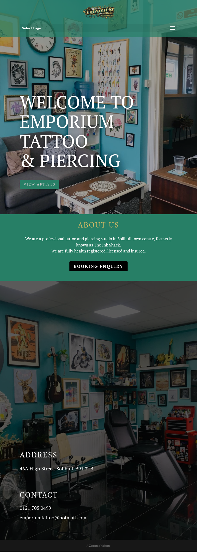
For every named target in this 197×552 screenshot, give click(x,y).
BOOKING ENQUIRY (98, 266)
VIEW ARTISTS (39, 184)
